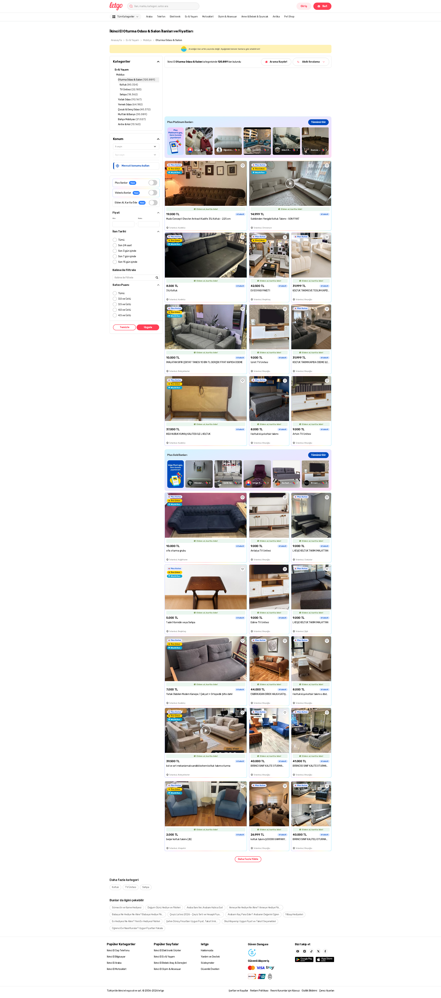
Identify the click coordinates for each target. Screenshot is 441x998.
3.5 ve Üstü (124, 304)
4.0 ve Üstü (124, 309)
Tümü (121, 239)
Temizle (124, 327)
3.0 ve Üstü (124, 298)
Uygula (148, 327)
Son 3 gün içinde (127, 250)
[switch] (152, 182)
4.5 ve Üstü (124, 315)
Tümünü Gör (318, 122)
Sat (324, 6)
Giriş (304, 6)
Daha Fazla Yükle (248, 859)
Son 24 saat (125, 245)
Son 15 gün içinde (127, 261)
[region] (248, 141)
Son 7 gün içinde (127, 256)
